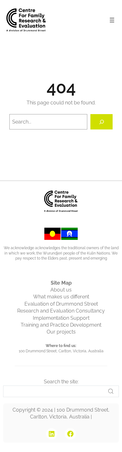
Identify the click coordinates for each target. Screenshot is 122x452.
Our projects (61, 332)
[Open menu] (112, 20)
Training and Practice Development (61, 325)
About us (61, 290)
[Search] (101, 121)
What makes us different (61, 297)
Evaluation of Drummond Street (61, 304)
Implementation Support (61, 318)
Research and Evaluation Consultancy (61, 311)
